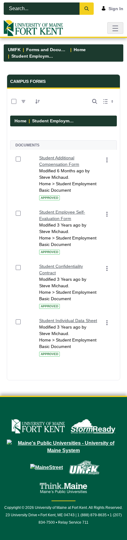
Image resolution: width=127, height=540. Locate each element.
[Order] (37, 101)
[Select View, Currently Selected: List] (109, 101)
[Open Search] (95, 101)
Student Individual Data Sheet (68, 320)
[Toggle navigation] (115, 28)
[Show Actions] (107, 160)
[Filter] (23, 101)
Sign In (116, 8)
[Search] (86, 8)
